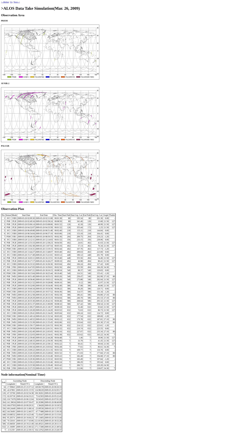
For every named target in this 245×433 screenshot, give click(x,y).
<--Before (5, 2)
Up (11, 2)
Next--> (17, 2)
